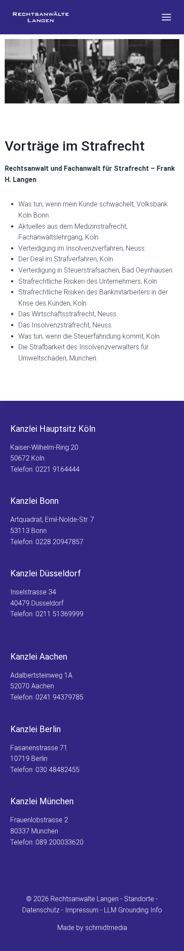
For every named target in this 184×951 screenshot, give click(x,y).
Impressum (81, 910)
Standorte (139, 899)
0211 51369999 (59, 614)
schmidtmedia (106, 928)
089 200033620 (59, 842)
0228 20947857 (59, 542)
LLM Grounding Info (133, 910)
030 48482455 (58, 770)
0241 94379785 (59, 697)
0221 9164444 (58, 469)
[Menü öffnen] (166, 17)
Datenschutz (40, 910)
